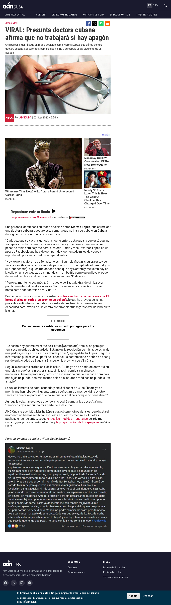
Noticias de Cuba (94, 14)
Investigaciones (146, 14)
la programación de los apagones (78, 422)
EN (156, 5)
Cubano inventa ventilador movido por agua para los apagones (58, 327)
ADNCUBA (25, 117)
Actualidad (11, 23)
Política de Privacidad (114, 567)
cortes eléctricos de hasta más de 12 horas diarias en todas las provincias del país (57, 298)
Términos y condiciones (115, 577)
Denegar (148, 596)
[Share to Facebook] (88, 23)
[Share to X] (94, 23)
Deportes (72, 567)
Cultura (41, 14)
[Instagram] (22, 583)
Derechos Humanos (64, 14)
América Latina (15, 14)
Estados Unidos (120, 14)
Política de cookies (113, 572)
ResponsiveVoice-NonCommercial (31, 217)
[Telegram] (30, 583)
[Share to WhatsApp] (101, 23)
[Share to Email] (107, 23)
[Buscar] (165, 5)
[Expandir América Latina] (30, 14)
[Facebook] (6, 583)
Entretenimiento (76, 572)
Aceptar (133, 596)
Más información (27, 601)
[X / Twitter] (14, 583)
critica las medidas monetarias (67, 418)
